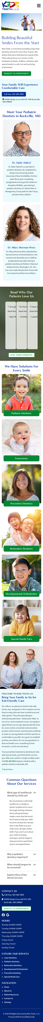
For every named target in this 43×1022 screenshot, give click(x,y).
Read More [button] (12, 311)
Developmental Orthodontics (21, 593)
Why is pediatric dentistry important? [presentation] (17, 856)
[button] (3, 915)
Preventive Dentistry (21, 503)
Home (6, 987)
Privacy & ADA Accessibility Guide (21, 1017)
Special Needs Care (21, 639)
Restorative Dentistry (21, 548)
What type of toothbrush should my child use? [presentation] (19, 794)
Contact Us (8, 998)
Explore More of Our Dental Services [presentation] (17, 876)
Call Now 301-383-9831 (14, 94)
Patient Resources (11, 994)
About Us (8, 991)
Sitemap (7, 1002)
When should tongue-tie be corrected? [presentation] (19, 866)
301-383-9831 (10, 761)
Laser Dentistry (10, 958)
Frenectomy (21, 458)
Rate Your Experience (21, 355)
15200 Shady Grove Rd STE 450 (17, 900)
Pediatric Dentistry (21, 413)
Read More (7, 769)
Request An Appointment (16, 73)
